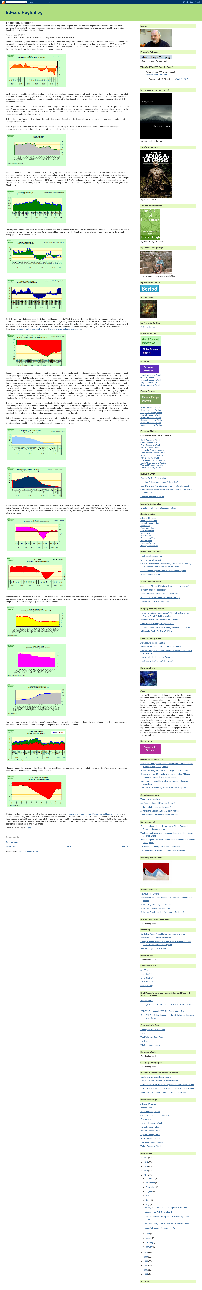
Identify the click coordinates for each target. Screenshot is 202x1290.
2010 (146, 1253)
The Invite (144, 1041)
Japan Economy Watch (150, 1135)
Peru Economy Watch (149, 458)
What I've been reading (150, 1045)
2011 (146, 1175)
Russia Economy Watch (150, 423)
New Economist (147, 531)
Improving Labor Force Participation (155, 938)
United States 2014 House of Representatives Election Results (167, 1088)
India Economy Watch (149, 448)
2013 (146, 1166)
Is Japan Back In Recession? (153, 590)
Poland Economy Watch (150, 417)
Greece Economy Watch (150, 380)
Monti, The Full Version (150, 574)
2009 (146, 1257)
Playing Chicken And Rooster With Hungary (159, 620)
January (149, 1247)
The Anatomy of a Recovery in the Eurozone (159, 815)
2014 (146, 1162)
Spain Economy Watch (150, 385)
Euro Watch (145, 1119)
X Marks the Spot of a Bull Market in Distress (160, 811)
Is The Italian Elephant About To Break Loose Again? (163, 571)
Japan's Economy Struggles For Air (160, 1228)
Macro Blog (145, 533)
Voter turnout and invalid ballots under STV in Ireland (163, 1092)
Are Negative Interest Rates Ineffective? (157, 803)
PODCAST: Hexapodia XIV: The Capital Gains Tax (162, 1011)
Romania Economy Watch (151, 420)
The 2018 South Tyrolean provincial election (159, 1081)
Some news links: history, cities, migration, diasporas (163, 788)
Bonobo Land (146, 1108)
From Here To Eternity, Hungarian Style (157, 624)
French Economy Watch (150, 375)
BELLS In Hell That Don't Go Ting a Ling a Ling (160, 647)
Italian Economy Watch (150, 1131)
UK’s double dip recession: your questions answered (162, 850)
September (151, 1187)
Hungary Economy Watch (151, 412)
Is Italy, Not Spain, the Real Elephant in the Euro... (167, 1208)
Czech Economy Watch (150, 410)
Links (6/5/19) (146, 974)
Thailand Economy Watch (151, 465)
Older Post (125, 846)
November (150, 1183)
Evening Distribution (149, 546)
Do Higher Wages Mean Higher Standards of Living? (162, 934)
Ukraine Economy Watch (151, 425)
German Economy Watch (151, 377)
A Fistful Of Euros (148, 518)
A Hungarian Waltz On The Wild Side (156, 631)
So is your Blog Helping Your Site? (155, 908)
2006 (146, 1270)
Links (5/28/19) (146, 982)
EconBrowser (146, 540)
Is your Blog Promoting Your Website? (156, 904)
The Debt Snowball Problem (152, 497)
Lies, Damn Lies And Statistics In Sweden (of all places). (164, 486)
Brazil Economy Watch (150, 440)
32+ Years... (145, 970)
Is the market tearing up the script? (155, 807)
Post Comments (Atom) (28, 852)
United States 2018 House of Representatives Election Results (167, 1085)
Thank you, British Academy (152, 1029)
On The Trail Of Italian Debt (152, 560)
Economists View (147, 538)
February (150, 1242)
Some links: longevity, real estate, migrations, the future (164, 770)
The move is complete (150, 799)
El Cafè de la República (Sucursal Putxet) (158, 508)
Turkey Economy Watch (150, 468)
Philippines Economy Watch (152, 460)
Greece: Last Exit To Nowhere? (158, 1212)
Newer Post (11, 846)
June (148, 1200)
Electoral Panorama (148, 520)
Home (68, 846)
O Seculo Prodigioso (149, 327)
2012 (146, 1171)
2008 (146, 1261)
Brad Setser (145, 536)
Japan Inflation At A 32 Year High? (155, 601)
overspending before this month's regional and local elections (93, 814)
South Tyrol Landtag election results (155, 1077)
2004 (146, 1274)
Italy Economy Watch (149, 382)
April (148, 1234)
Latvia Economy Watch (150, 415)
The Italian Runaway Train (151, 556)
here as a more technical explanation (65, 329)
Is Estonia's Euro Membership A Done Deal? (159, 482)
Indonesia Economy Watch (152, 450)
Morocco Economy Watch (151, 455)
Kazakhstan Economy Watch (152, 453)
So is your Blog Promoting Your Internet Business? (162, 912)
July (148, 1196)
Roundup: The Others (149, 894)
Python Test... (146, 1000)
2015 (146, 1158)
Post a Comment (13, 842)
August (149, 1191)
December (150, 1178)
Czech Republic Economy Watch (154, 1115)
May (148, 1204)
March (149, 1238)
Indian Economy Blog (149, 523)
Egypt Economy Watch (150, 445)
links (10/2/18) (146, 986)
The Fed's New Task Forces (152, 1037)
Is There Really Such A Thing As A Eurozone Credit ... (168, 1224)
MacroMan (145, 526)
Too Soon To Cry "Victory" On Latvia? (156, 661)
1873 (142, 1033)
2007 (146, 1265)
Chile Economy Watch (150, 443)
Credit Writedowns (148, 528)
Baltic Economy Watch (150, 407)
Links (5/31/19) (146, 978)
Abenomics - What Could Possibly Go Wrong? (160, 597)
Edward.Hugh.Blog (24, 12)
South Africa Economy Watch (153, 463)
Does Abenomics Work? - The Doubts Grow (159, 594)
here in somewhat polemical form (30, 329)
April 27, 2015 (182, 79)
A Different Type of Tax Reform (153, 948)
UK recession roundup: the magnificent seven (160, 846)
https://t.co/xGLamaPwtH (157, 75)
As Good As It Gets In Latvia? (153, 643)
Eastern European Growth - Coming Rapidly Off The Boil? (165, 627)
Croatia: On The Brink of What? (153, 478)
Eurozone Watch (147, 543)
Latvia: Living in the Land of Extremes (156, 657)
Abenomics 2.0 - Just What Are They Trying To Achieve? (164, 586)
